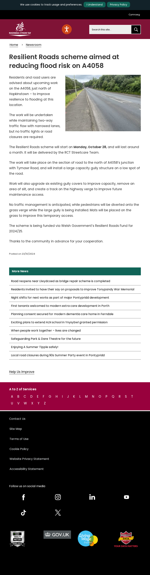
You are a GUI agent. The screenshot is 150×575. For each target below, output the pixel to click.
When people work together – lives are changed (46, 330)
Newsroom (33, 45)
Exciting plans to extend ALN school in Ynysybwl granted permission (59, 322)
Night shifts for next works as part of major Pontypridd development (60, 297)
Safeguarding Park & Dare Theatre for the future (46, 339)
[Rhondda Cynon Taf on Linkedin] (92, 497)
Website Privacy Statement (29, 459)
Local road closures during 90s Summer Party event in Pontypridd (58, 355)
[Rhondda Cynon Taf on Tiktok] (23, 513)
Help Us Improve (21, 372)
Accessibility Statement (27, 469)
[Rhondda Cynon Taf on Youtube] (126, 497)
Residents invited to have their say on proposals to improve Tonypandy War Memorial (72, 289)
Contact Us (17, 419)
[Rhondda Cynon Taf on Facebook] (23, 497)
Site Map (16, 429)
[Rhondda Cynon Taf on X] (58, 513)
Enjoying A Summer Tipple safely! (34, 347)
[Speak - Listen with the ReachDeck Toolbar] (67, 29)
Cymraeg (134, 14)
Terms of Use (19, 439)
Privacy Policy (118, 4)
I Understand (95, 4)
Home (14, 45)
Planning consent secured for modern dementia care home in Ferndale (62, 314)
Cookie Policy (19, 449)
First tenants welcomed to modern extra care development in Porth (60, 306)
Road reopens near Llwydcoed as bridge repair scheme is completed (60, 281)
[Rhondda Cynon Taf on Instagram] (58, 497)
